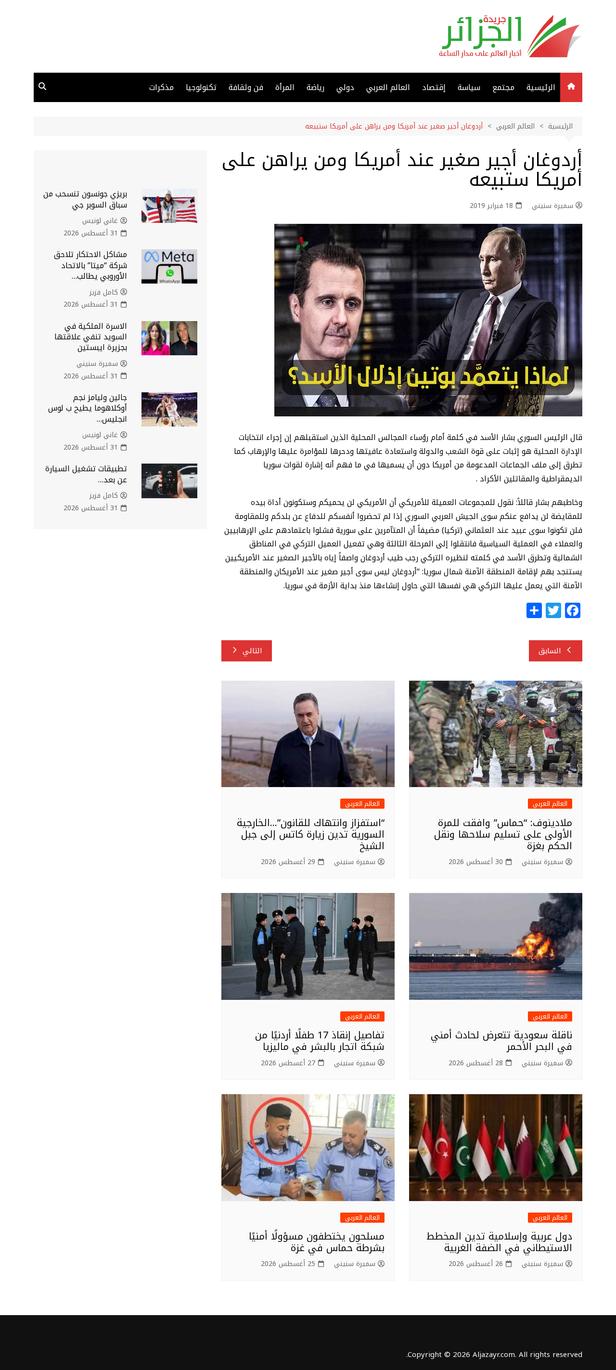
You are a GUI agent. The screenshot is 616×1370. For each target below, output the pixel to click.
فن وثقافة (246, 87)
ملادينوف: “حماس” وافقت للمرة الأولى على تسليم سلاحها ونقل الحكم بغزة (503, 834)
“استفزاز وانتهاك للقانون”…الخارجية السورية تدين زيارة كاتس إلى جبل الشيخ (311, 834)
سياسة (469, 87)
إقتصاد (434, 87)
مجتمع (503, 87)
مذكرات (161, 87)
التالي (252, 651)
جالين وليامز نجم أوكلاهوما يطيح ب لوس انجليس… (87, 408)
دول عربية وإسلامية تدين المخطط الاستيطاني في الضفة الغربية (499, 1242)
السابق (550, 651)
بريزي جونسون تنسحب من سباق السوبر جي (85, 199)
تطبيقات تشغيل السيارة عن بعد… (86, 474)
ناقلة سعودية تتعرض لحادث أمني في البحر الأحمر (501, 1041)
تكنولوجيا (201, 87)
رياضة (315, 87)
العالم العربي (388, 87)
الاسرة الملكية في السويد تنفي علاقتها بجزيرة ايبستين (90, 337)
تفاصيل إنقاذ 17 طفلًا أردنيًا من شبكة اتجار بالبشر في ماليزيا (320, 1041)
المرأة (285, 87)
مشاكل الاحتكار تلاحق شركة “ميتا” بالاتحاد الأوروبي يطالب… (90, 265)
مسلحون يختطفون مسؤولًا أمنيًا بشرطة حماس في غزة (317, 1242)
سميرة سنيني (552, 206)
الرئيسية (540, 87)
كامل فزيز (104, 292)
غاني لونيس (100, 221)
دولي (345, 87)
